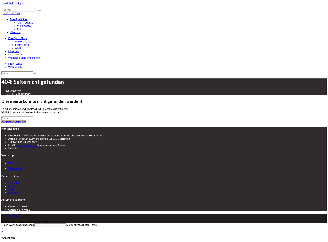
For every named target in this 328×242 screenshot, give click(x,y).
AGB (20, 29)
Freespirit (14, 215)
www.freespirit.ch (29, 148)
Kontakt (13, 186)
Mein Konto (24, 25)
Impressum (14, 192)
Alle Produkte (25, 22)
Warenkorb (15, 66)
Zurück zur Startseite (13, 121)
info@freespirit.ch (26, 145)
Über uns (15, 32)
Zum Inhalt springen (12, 3)
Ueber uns (14, 182)
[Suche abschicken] (34, 73)
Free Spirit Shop (19, 19)
